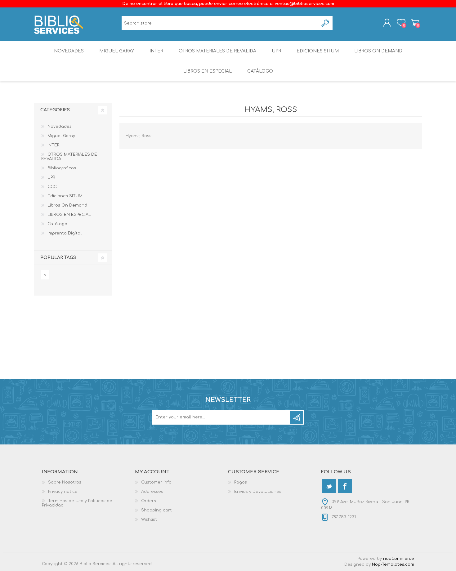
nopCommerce (398, 558)
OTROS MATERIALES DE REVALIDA (217, 51)
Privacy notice (63, 491)
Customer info (156, 482)
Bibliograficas (61, 168)
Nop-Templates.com (393, 564)
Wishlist (149, 519)
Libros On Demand (378, 51)
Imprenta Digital (64, 233)
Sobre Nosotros (64, 482)
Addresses (152, 491)
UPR (276, 51)
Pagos (240, 482)
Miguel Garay (116, 51)
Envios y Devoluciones (257, 491)
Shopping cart (415, 22)
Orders (148, 501)
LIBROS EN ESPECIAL (207, 71)
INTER (156, 51)
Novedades (69, 51)
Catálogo (260, 71)
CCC (52, 187)
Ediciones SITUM (318, 51)
